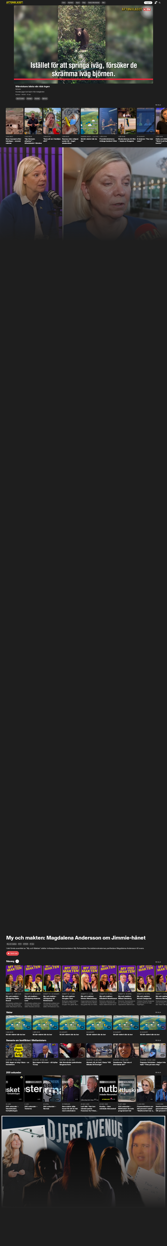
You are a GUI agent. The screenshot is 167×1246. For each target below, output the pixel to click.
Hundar (37, 98)
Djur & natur (20, 98)
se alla (158, 105)
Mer (103, 2)
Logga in (148, 3)
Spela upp (13, 953)
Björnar (45, 98)
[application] (83, 44)
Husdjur (29, 98)
